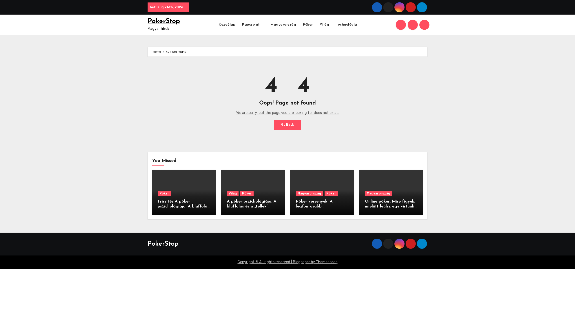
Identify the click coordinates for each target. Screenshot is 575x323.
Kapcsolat (251, 24)
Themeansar (326, 262)
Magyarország (283, 24)
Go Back (287, 125)
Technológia (346, 24)
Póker (308, 24)
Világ (324, 24)
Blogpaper (301, 262)
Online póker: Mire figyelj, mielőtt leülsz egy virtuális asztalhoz (390, 206)
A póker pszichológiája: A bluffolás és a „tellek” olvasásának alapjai (251, 206)
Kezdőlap (227, 24)
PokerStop (164, 21)
